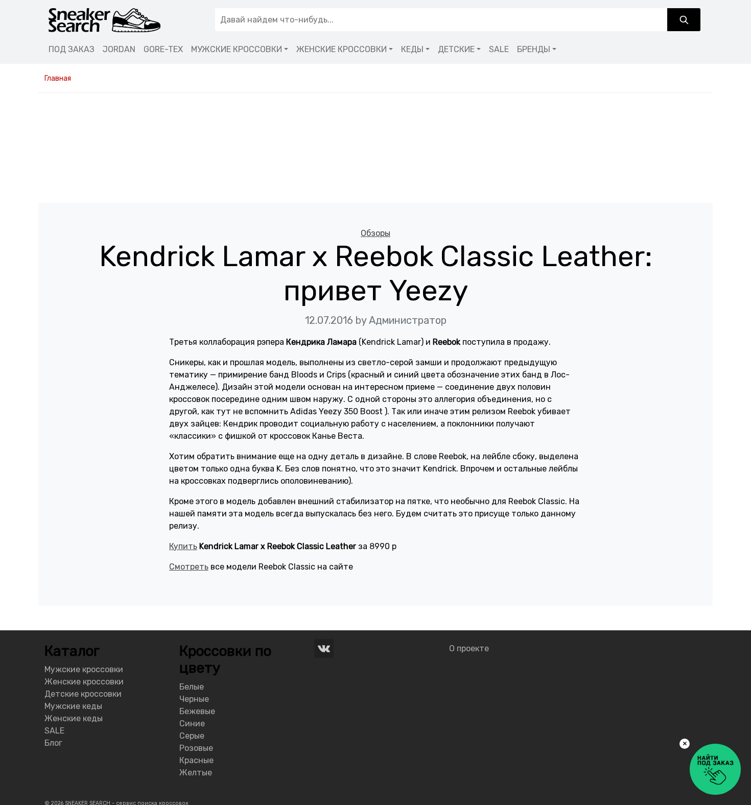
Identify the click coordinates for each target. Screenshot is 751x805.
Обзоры (375, 233)
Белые (191, 687)
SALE (499, 49)
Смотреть (188, 567)
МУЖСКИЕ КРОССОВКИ (236, 49)
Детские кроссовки (83, 694)
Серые (191, 736)
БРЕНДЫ (533, 49)
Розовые (196, 748)
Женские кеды (73, 718)
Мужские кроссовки (83, 669)
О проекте (469, 648)
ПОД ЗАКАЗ (72, 49)
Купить (183, 546)
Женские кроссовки (84, 681)
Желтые (195, 772)
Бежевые (197, 711)
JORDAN (119, 49)
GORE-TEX (163, 49)
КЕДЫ (412, 49)
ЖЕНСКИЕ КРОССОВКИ (341, 49)
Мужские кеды (73, 706)
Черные (194, 699)
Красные (196, 760)
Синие (192, 723)
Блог (53, 743)
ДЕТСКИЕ (456, 49)
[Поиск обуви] (683, 19)
